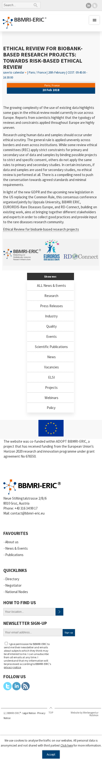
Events (51, 336)
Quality (51, 326)
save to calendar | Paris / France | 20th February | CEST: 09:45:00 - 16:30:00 (45, 71)
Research (51, 295)
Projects (51, 387)
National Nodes (16, 591)
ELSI (51, 377)
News (51, 357)
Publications (14, 554)
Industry (51, 316)
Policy (51, 407)
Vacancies (51, 367)
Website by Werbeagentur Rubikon (84, 714)
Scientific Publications (51, 346)
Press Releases (51, 306)
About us (12, 542)
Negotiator (13, 585)
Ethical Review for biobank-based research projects (41, 229)
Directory (12, 579)
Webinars (51, 397)
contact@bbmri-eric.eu (27, 513)
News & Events (16, 548)
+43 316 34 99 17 (25, 508)
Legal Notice (29, 713)
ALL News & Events (51, 285)
